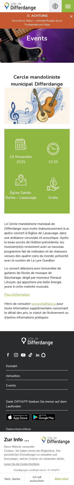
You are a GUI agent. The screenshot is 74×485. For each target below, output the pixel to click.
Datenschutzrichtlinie (18, 429)
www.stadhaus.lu (43, 304)
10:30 (53, 161)
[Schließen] (71, 16)
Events (37, 38)
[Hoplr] (43, 355)
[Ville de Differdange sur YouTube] (23, 355)
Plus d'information (17, 294)
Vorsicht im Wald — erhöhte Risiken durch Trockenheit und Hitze (37, 22)
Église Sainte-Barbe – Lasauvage (21, 195)
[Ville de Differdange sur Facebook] (8, 355)
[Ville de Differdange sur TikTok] (30, 355)
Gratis (53, 197)
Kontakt (11, 366)
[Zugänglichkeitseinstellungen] (55, 6)
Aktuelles (13, 376)
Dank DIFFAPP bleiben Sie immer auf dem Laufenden (36, 403)
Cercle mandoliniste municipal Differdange (37, 80)
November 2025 (21, 159)
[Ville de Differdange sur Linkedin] (37, 355)
